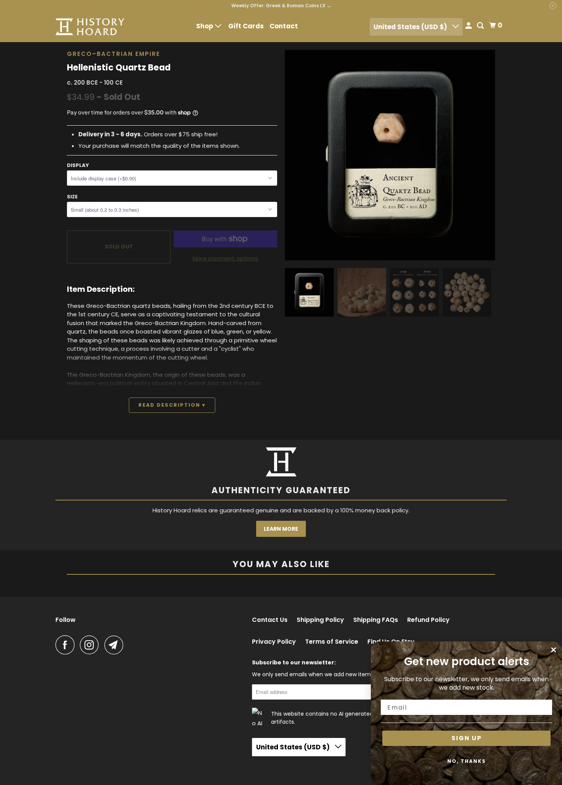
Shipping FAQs (375, 620)
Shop (205, 26)
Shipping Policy (320, 620)
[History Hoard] (89, 26)
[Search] (481, 26)
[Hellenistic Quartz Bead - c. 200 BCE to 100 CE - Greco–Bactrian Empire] (390, 155)
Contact (284, 26)
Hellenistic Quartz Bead (119, 67)
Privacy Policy (274, 642)
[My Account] (469, 26)
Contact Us (269, 620)
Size (72, 196)
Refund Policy (428, 620)
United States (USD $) (411, 26)
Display (78, 165)
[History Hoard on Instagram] (91, 644)
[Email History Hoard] (115, 644)
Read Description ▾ (172, 405)
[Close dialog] (553, 649)
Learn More (281, 529)
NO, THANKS (466, 761)
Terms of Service (331, 642)
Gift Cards (246, 26)
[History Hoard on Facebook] (66, 644)
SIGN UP (467, 738)
